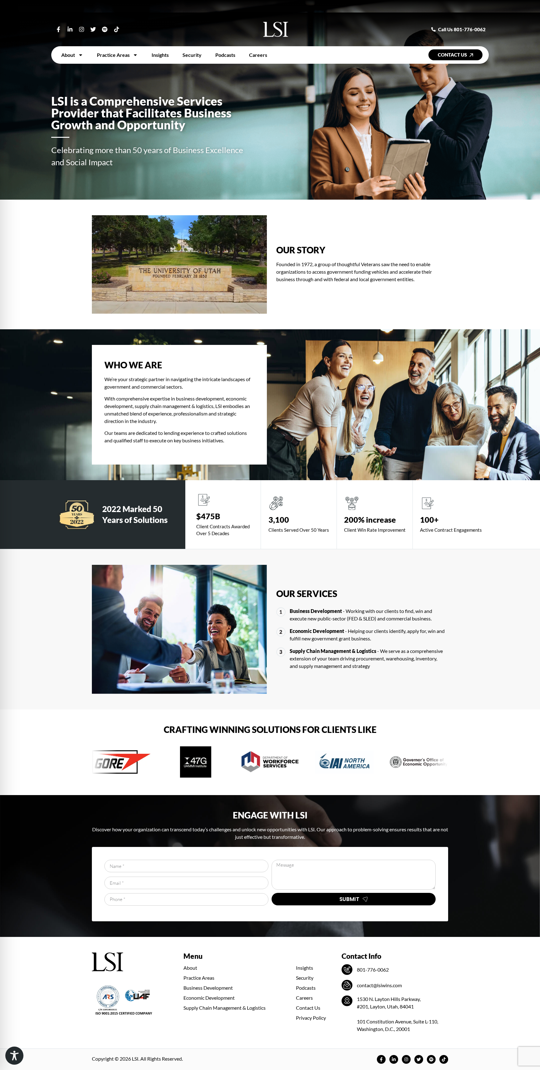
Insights (160, 55)
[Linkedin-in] (70, 29)
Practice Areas (113, 55)
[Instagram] (81, 29)
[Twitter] (93, 29)
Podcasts (225, 55)
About (68, 55)
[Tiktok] (116, 29)
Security (192, 55)
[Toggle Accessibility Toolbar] (14, 1055)
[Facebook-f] (58, 29)
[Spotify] (105, 29)
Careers (258, 55)
